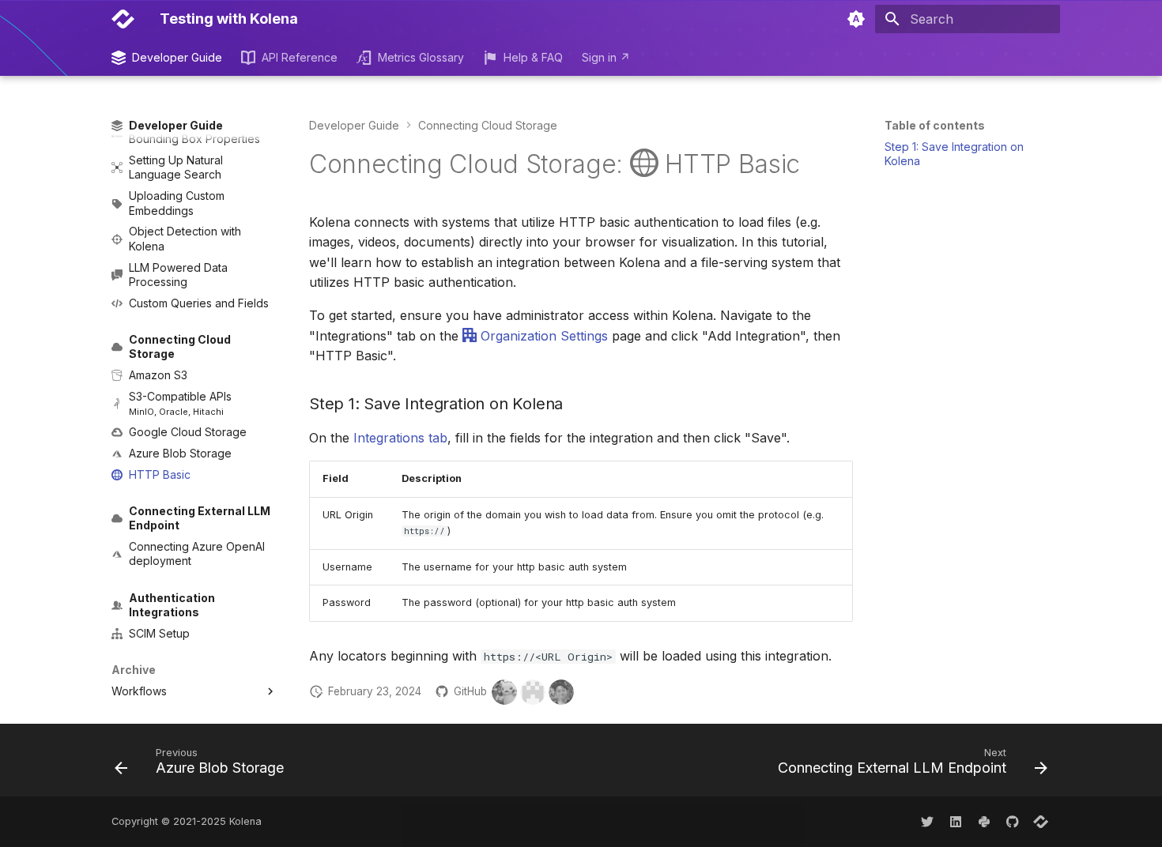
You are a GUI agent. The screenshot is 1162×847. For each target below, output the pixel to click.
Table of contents (935, 125)
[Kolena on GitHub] (1012, 821)
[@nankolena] (532, 692)
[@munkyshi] (504, 692)
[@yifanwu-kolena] (561, 692)
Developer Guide (177, 57)
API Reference (300, 57)
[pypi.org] (984, 821)
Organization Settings (542, 336)
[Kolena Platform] (1041, 821)
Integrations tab (400, 438)
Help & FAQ (533, 57)
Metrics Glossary (420, 57)
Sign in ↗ (606, 57)
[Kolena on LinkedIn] (955, 821)
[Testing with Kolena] (123, 19)
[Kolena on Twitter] (927, 821)
